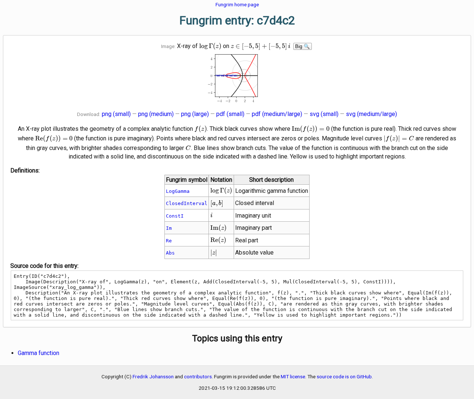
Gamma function (38, 353)
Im (169, 228)
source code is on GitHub (344, 376)
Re (169, 240)
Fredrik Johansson (153, 376)
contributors (198, 376)
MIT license (293, 376)
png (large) (195, 113)
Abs (170, 253)
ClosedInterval (186, 203)
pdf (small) (230, 113)
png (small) (116, 113)
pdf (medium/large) (277, 113)
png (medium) (156, 113)
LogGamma (178, 191)
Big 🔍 (302, 46)
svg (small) (324, 113)
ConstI (175, 216)
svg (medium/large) (371, 113)
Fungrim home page (237, 4)
